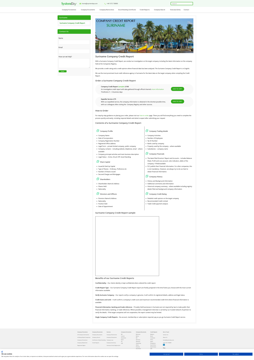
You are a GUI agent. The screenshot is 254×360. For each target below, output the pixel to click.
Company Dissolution (112, 337)
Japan (151, 341)
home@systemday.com (168, 340)
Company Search (96, 337)
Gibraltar (138, 341)
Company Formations (82, 332)
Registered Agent (81, 345)
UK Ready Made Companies (83, 337)
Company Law (110, 340)
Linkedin (164, 345)
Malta (137, 345)
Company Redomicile (82, 342)
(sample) (121, 87)
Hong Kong (138, 343)
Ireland (122, 336)
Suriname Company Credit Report (72, 23)
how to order (144, 115)
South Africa (153, 345)
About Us (165, 337)
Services (109, 332)
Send (62, 71)
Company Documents (97, 332)
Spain (122, 339)
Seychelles (123, 338)
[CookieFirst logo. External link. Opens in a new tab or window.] (2, 352)
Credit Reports (95, 342)
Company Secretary (111, 342)
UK (121, 341)
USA (122, 343)
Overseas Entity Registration (113, 345)
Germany (138, 339)
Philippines (153, 343)
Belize (137, 336)
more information (158, 89)
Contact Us (165, 334)
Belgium (152, 334)
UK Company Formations (83, 334)
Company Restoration (112, 334)
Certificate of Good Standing (99, 340)
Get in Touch (166, 332)
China (151, 339)
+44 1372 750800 (167, 342)
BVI (122, 334)
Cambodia (152, 338)
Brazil (151, 336)
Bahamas (138, 334)
